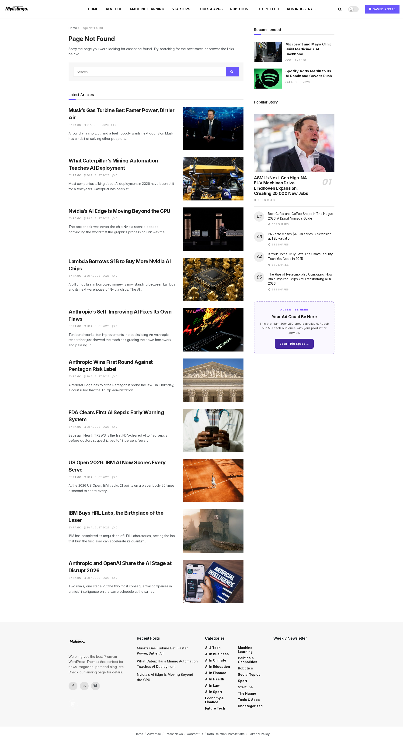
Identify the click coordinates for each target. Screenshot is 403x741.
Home (93, 9)
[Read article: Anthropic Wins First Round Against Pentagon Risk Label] (213, 380)
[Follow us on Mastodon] (73, 704)
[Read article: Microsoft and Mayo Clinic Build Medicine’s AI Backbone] (268, 52)
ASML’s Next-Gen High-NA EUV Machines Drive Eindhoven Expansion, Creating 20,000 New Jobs (281, 185)
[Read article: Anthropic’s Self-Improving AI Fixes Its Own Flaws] (213, 330)
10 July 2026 (297, 60)
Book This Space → (294, 343)
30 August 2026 (98, 175)
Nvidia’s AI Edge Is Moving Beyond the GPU (119, 211)
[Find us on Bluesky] (95, 686)
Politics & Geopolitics (247, 660)
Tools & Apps (210, 9)
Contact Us (195, 734)
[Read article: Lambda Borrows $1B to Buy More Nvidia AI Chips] (213, 279)
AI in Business (217, 654)
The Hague (247, 693)
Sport (242, 681)
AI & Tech (114, 9)
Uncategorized (250, 706)
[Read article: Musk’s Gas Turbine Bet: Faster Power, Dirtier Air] (213, 128)
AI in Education (217, 667)
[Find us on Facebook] (73, 686)
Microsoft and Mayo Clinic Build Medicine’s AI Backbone (308, 49)
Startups (181, 9)
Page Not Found (92, 28)
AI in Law (212, 685)
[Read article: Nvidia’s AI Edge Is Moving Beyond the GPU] (213, 229)
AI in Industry (300, 9)
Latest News (174, 734)
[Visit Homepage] (17, 9)
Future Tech (267, 9)
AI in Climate (215, 660)
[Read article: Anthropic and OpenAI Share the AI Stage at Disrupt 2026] (213, 581)
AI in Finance (215, 673)
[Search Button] (340, 9)
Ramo (77, 125)
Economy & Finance (214, 700)
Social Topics (249, 674)
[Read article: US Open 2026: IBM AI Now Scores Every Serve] (213, 480)
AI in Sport (213, 692)
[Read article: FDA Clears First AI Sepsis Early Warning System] (213, 430)
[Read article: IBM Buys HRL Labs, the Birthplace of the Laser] (213, 531)
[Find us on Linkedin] (84, 686)
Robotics (239, 9)
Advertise (154, 734)
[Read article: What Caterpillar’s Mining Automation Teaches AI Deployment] (213, 178)
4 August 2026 (299, 82)
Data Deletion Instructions (226, 734)
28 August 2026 (98, 326)
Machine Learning (147, 9)
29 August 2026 (98, 218)
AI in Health (214, 679)
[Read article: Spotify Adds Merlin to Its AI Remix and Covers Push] (268, 79)
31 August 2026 (97, 125)
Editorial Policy (259, 734)
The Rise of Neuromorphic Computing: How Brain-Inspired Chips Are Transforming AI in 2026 (300, 278)
